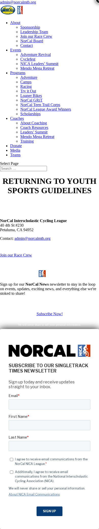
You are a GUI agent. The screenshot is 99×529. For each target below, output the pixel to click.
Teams (15, 155)
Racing (26, 86)
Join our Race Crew (36, 36)
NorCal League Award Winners (45, 109)
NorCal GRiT (31, 100)
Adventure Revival (35, 54)
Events (15, 50)
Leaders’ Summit (33, 132)
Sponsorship (30, 27)
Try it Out (28, 91)
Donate (16, 146)
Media (15, 150)
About (15, 23)
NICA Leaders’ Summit (39, 64)
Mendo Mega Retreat (37, 68)
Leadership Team (34, 32)
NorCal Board (31, 41)
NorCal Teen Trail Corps (40, 105)
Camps (25, 82)
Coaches (17, 118)
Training (27, 141)
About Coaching (33, 123)
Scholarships (30, 114)
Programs (17, 73)
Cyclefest (27, 59)
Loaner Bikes (31, 95)
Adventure (28, 77)
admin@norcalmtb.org (32, 238)
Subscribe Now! (50, 314)
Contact (26, 45)
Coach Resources (34, 127)
